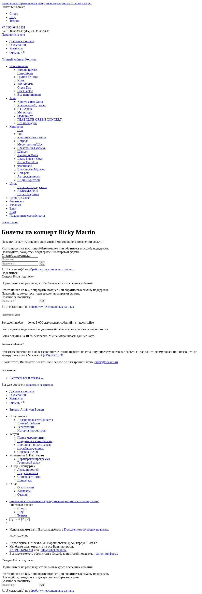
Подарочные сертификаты (27, 215)
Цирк (13, 183)
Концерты (16, 126)
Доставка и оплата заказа (34, 444)
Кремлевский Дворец (31, 105)
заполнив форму (107, 553)
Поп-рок (23, 173)
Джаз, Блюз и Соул (30, 158)
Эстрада (22, 141)
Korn (20, 80)
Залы (12, 98)
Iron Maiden (25, 84)
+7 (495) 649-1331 (21, 550)
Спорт (13, 13)
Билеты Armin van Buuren (26, 409)
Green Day (24, 87)
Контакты (16, 48)
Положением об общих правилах (86, 529)
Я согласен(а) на (40, 269)
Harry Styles (25, 73)
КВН (12, 212)
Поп (20, 130)
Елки (12, 208)
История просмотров (31, 430)
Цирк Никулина (28, 194)
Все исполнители (29, 94)
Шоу (12, 17)
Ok (42, 263)
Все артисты (10, 222)
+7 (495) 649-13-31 (51, 355)
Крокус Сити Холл (30, 101)
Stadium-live (25, 116)
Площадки (24, 480)
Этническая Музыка (31, 169)
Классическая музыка (31, 137)
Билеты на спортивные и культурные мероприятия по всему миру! (47, 3)
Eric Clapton (25, 91)
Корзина (30, 59)
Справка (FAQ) (27, 451)
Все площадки (27, 123)
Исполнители (18, 66)
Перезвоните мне (13, 34)
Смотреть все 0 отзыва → (26, 378)
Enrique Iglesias (27, 69)
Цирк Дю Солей (20, 197)
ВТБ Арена (25, 108)
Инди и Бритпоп (28, 180)
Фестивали (24, 165)
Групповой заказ (28, 462)
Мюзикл (15, 205)
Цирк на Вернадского (32, 187)
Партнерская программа (33, 459)
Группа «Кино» (27, 76)
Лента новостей (28, 469)
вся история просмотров (39, 384)
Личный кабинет (13, 59)
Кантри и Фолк (27, 155)
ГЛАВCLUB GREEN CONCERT (39, 119)
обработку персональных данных (51, 269)
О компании (17, 44)
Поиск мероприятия (30, 437)
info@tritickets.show (53, 550)
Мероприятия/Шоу (30, 144)
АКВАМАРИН (27, 190)
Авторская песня (28, 176)
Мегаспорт (24, 112)
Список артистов (28, 476)
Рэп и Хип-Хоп (27, 162)
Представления (27, 473)
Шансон (22, 151)
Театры (14, 20)
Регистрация (25, 427)
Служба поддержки (30, 448)
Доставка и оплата (21, 41)
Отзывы (17, 52)
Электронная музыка (31, 148)
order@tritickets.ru (106, 362)
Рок (19, 133)
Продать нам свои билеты (34, 441)
